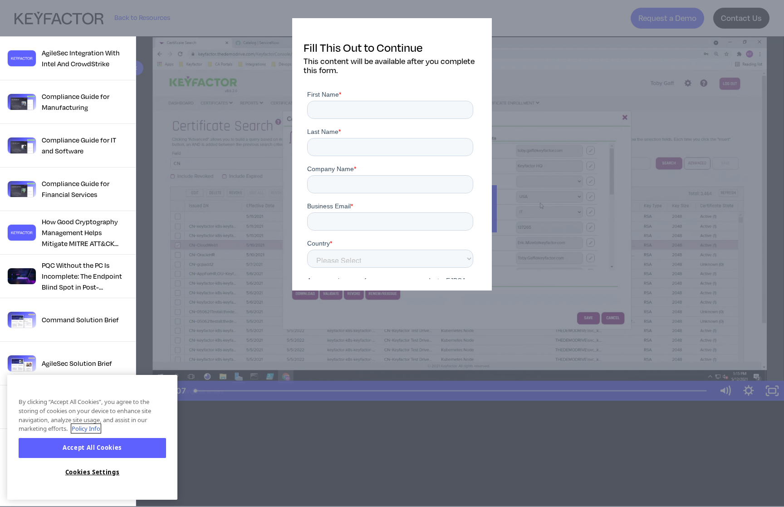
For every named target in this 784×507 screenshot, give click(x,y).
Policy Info (86, 428)
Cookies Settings (92, 472)
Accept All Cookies (92, 448)
